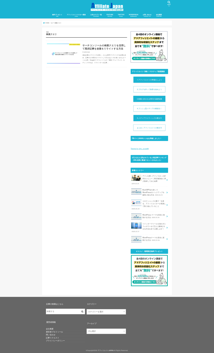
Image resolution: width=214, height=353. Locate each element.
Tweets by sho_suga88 (140, 148)
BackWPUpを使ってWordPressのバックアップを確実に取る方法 (153, 192)
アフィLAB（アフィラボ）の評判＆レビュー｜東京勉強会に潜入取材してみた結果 (149, 180)
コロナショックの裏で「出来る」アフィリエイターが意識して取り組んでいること (149, 205)
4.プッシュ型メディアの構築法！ (149, 108)
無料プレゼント (57, 15)
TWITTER (121, 15)
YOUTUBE (109, 15)
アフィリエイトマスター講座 (76, 15)
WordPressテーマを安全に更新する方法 (153, 238)
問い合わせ (50, 334)
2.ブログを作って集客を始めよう (149, 89)
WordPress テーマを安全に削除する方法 (153, 215)
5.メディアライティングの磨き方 (149, 118)
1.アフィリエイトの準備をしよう (149, 79)
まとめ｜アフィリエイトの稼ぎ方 (149, 127)
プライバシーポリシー (55, 340)
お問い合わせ (147, 15)
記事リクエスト (52, 337)
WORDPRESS (133, 15)
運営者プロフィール (54, 331)
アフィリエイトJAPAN (105, 350)
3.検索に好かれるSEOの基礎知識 (149, 99)
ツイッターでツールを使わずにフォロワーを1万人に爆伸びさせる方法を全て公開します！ (149, 227)
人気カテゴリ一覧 (96, 15)
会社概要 (159, 15)
